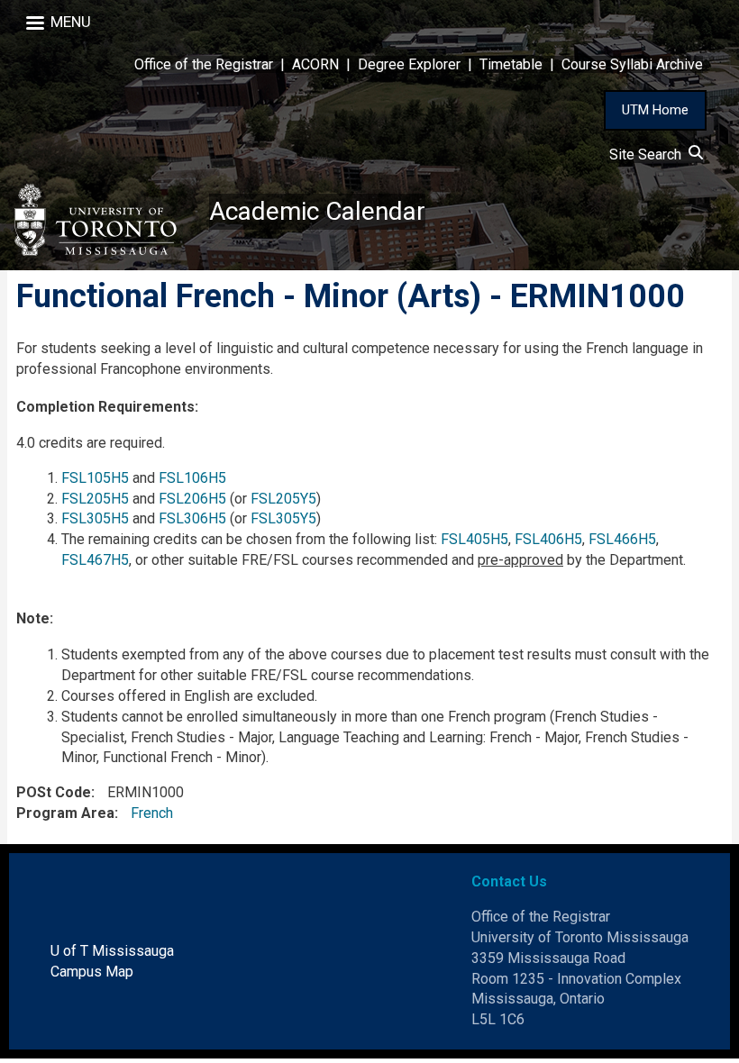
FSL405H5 (474, 539)
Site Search (649, 154)
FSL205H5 (95, 498)
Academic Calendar (317, 211)
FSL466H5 (622, 539)
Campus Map (91, 971)
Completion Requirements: (107, 406)
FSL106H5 (192, 477)
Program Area (65, 813)
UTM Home (655, 110)
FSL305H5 (95, 518)
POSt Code (53, 792)
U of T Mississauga (112, 950)
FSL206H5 (192, 498)
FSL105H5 (95, 477)
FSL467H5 (95, 559)
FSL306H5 (192, 518)
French (152, 813)
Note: (34, 618)
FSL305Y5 (283, 518)
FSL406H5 (548, 539)
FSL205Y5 (283, 498)
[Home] (104, 219)
